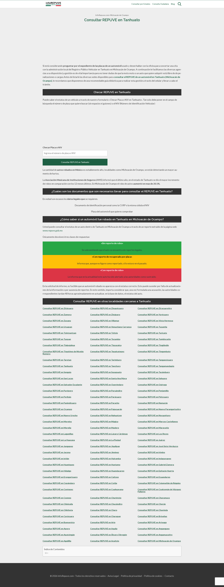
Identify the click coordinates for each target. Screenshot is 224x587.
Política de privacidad (131, 576)
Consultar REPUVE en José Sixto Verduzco (158, 446)
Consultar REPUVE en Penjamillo (153, 390)
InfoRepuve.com (102, 15)
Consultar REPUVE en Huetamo (105, 464)
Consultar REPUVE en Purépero (58, 390)
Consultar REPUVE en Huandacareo (107, 471)
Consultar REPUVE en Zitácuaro (58, 308)
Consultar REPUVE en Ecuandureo (154, 477)
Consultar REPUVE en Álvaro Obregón (108, 534)
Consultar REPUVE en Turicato (152, 333)
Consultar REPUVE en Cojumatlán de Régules (159, 483)
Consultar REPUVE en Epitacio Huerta (156, 471)
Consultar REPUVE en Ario (102, 522)
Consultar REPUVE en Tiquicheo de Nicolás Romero (63, 352)
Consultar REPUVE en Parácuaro (105, 397)
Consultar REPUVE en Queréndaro (106, 384)
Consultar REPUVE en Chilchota (58, 510)
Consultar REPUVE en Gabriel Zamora (156, 464)
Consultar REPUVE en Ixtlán (56, 458)
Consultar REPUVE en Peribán (57, 397)
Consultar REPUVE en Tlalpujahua (59, 345)
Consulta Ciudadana (160, 4)
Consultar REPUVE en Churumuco (154, 497)
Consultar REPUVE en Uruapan (57, 327)
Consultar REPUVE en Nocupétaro (154, 415)
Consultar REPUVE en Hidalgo (57, 471)
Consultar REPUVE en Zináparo (105, 314)
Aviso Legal (113, 576)
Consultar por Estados (140, 4)
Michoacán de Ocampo (119, 15)
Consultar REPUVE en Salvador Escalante (62, 384)
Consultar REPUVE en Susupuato (106, 372)
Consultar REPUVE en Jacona (56, 452)
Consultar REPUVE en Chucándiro (106, 504)
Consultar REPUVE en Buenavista (59, 522)
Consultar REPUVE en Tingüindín (153, 345)
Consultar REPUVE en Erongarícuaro (60, 477)
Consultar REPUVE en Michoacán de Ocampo (159, 541)
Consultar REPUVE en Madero (104, 427)
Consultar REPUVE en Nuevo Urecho (60, 415)
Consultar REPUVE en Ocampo (57, 409)
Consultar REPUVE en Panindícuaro (59, 403)
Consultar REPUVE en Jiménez (104, 452)
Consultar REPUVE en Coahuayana (106, 489)
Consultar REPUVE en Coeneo (57, 497)
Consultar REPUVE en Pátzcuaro (153, 397)
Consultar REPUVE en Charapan (105, 516)
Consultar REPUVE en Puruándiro (106, 390)
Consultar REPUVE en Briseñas (152, 516)
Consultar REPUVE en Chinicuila (58, 504)
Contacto (169, 576)
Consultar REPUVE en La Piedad (105, 440)
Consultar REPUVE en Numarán (153, 403)
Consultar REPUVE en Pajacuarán (106, 409)
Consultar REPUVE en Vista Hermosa (155, 320)
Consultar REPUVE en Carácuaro (58, 516)
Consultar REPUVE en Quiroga (152, 384)
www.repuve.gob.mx (53, 230)
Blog (173, 4)
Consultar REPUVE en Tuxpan (57, 339)
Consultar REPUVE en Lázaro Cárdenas (109, 434)
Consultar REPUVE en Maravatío (153, 427)
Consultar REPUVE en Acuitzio (104, 541)
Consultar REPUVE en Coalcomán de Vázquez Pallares (159, 490)
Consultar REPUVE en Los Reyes (153, 434)
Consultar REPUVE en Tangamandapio (156, 366)
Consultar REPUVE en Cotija (103, 483)
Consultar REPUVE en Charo (103, 510)
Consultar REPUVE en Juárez (151, 440)
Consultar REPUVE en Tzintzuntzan (59, 333)
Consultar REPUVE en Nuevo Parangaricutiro (159, 409)
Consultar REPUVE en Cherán (152, 504)
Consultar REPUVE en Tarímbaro (105, 360)
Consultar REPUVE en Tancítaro (105, 366)
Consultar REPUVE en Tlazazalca (105, 345)
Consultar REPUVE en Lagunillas (58, 434)
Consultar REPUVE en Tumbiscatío (154, 339)
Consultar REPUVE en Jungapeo (58, 446)
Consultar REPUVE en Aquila (103, 528)
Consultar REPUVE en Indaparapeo (154, 458)
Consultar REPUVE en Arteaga (152, 522)
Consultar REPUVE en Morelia (57, 427)
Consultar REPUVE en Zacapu (57, 320)
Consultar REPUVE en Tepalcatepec (107, 351)
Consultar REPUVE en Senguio (57, 372)
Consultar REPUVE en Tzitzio (104, 333)
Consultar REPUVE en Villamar (104, 320)
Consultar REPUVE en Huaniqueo (58, 464)
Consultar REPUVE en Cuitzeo (104, 477)
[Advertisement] (112, 43)
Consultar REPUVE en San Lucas (58, 378)
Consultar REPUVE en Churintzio (105, 497)
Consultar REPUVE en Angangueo (154, 528)
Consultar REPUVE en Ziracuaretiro (155, 308)
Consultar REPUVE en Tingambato (154, 351)
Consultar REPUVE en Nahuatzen (106, 415)
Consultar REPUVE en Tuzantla (152, 327)
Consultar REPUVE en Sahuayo (152, 378)
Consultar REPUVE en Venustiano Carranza (110, 327)
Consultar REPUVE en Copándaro (59, 483)
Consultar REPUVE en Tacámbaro (154, 372)
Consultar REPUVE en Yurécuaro (153, 314)
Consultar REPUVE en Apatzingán (59, 534)
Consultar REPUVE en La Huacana (59, 440)
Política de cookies (153, 576)
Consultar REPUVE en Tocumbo (105, 339)
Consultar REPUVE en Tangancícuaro (155, 360)
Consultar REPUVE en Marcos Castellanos (158, 421)
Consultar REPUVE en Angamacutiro (155, 534)
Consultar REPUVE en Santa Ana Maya (108, 378)
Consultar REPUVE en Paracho (104, 403)
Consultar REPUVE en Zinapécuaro (107, 308)
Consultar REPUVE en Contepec (58, 489)
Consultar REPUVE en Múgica (104, 421)
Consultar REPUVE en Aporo (56, 528)
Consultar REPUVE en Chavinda (153, 510)
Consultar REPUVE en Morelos (57, 421)
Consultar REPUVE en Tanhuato (75, 162)
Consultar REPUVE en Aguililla (57, 541)
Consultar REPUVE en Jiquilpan (105, 446)
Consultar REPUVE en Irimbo (151, 452)
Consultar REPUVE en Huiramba (105, 458)
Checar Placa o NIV (52, 147)
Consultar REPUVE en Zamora (57, 314)
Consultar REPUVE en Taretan (57, 360)
